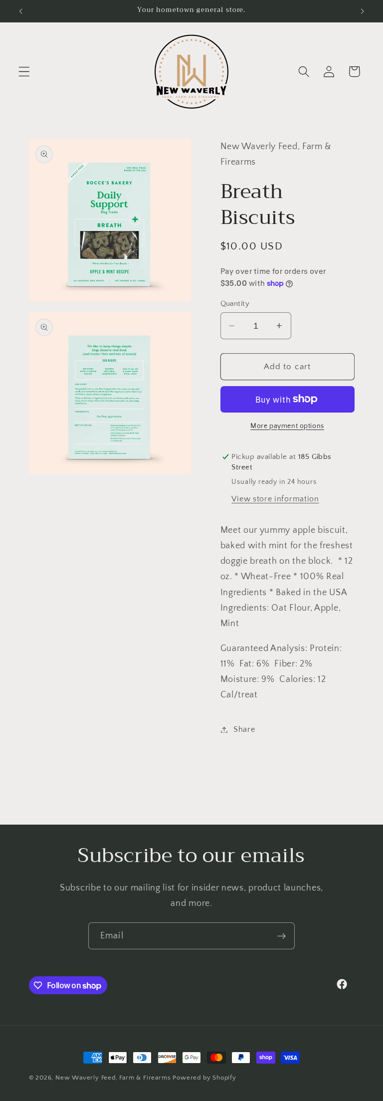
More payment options (287, 426)
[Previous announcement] (21, 11)
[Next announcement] (362, 11)
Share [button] (244, 729)
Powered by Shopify (204, 1077)
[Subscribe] (281, 935)
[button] (24, 71)
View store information (275, 498)
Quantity (235, 303)
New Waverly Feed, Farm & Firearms (113, 1077)
